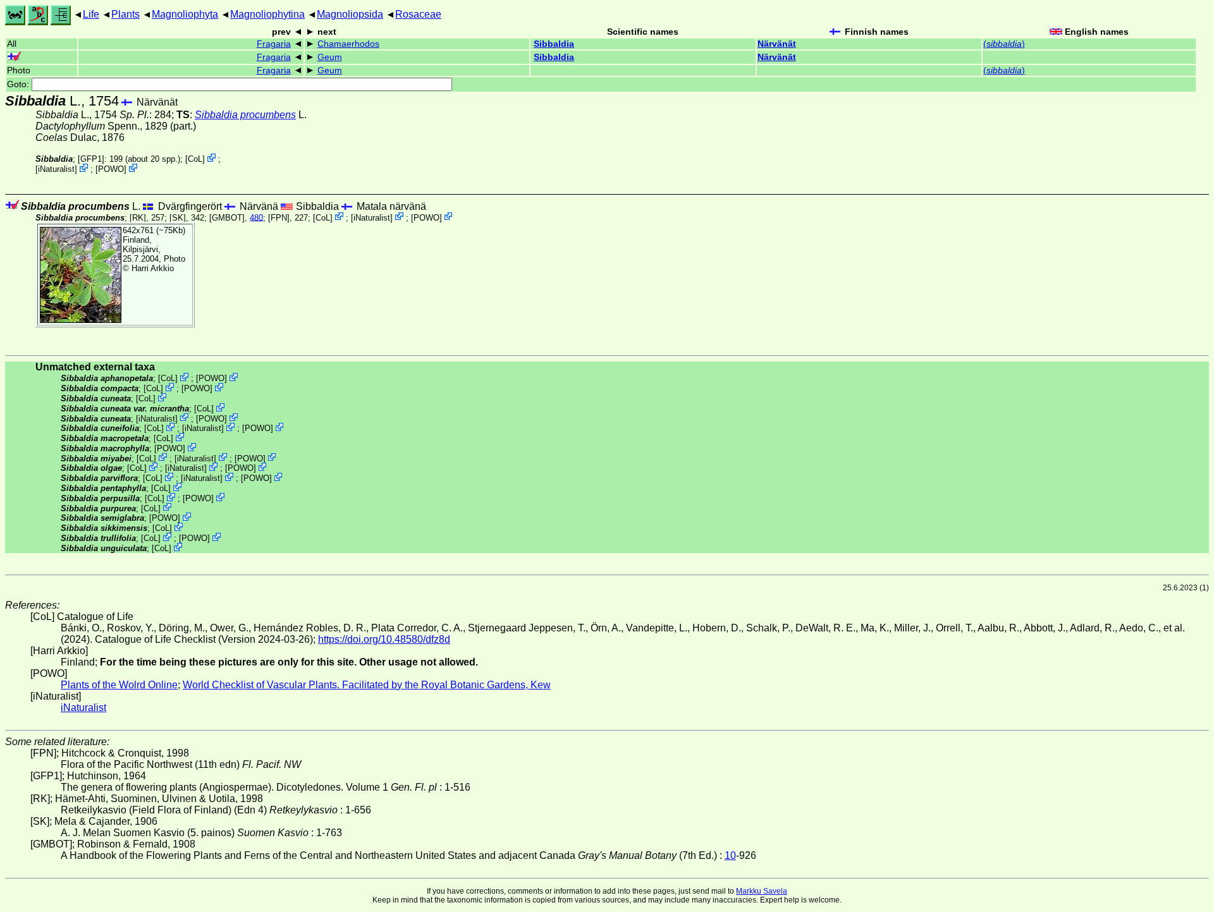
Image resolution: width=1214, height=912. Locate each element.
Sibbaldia (554, 44)
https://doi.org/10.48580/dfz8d (384, 639)
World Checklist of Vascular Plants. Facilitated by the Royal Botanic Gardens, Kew (367, 684)
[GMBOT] (227, 217)
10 (730, 855)
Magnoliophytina (267, 14)
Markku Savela (761, 891)
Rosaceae (418, 14)
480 (256, 217)
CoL (195, 159)
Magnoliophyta (185, 14)
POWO (111, 169)
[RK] (138, 217)
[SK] (177, 217)
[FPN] (279, 217)
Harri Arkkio (153, 268)
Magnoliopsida (350, 14)
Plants (125, 14)
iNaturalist (56, 169)
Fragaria (274, 44)
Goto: (19, 84)
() (1004, 44)
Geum (329, 57)
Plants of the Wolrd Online (119, 684)
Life (91, 14)
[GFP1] (91, 159)
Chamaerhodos (348, 44)
